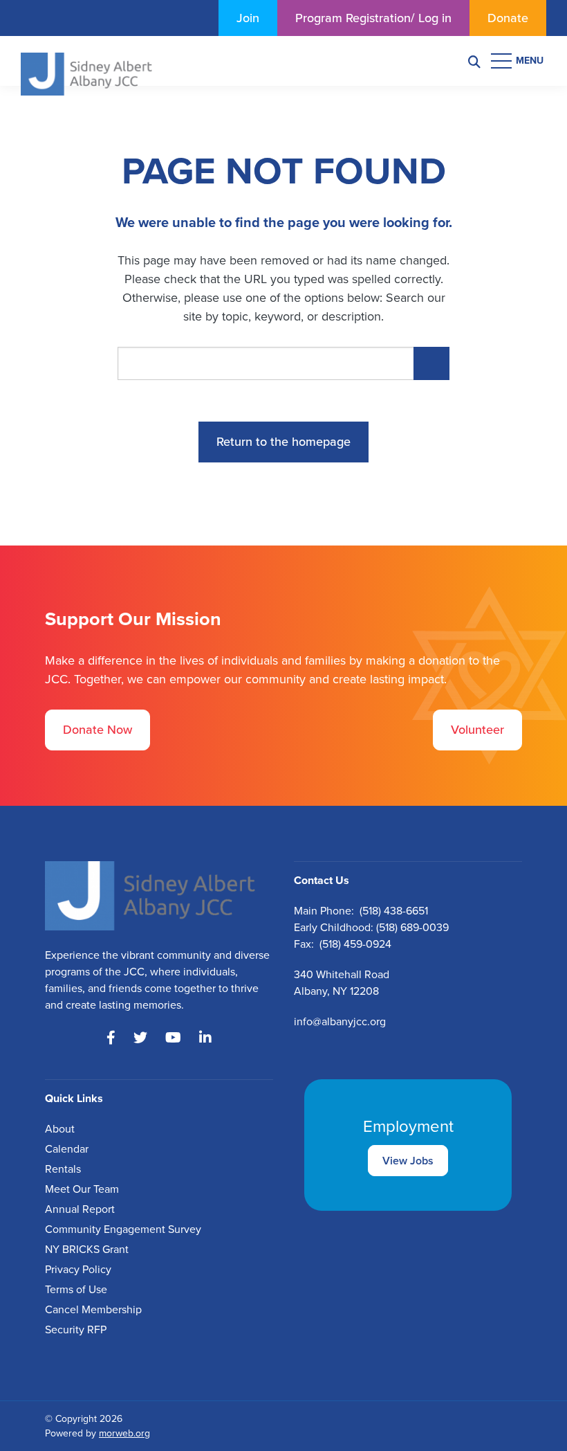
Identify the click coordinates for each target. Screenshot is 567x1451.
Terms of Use (76, 1289)
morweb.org (124, 1433)
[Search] (474, 61)
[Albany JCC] (86, 60)
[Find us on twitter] (140, 1037)
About (60, 1129)
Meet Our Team (82, 1189)
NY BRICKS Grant (87, 1249)
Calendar (67, 1149)
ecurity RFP (78, 1329)
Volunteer (477, 730)
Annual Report (80, 1209)
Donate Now (97, 730)
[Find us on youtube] (173, 1037)
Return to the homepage (283, 442)
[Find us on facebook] (110, 1037)
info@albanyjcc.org (340, 1021)
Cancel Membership (93, 1309)
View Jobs (408, 1161)
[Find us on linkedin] (205, 1037)
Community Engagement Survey (123, 1229)
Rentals (63, 1169)
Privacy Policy (78, 1269)
